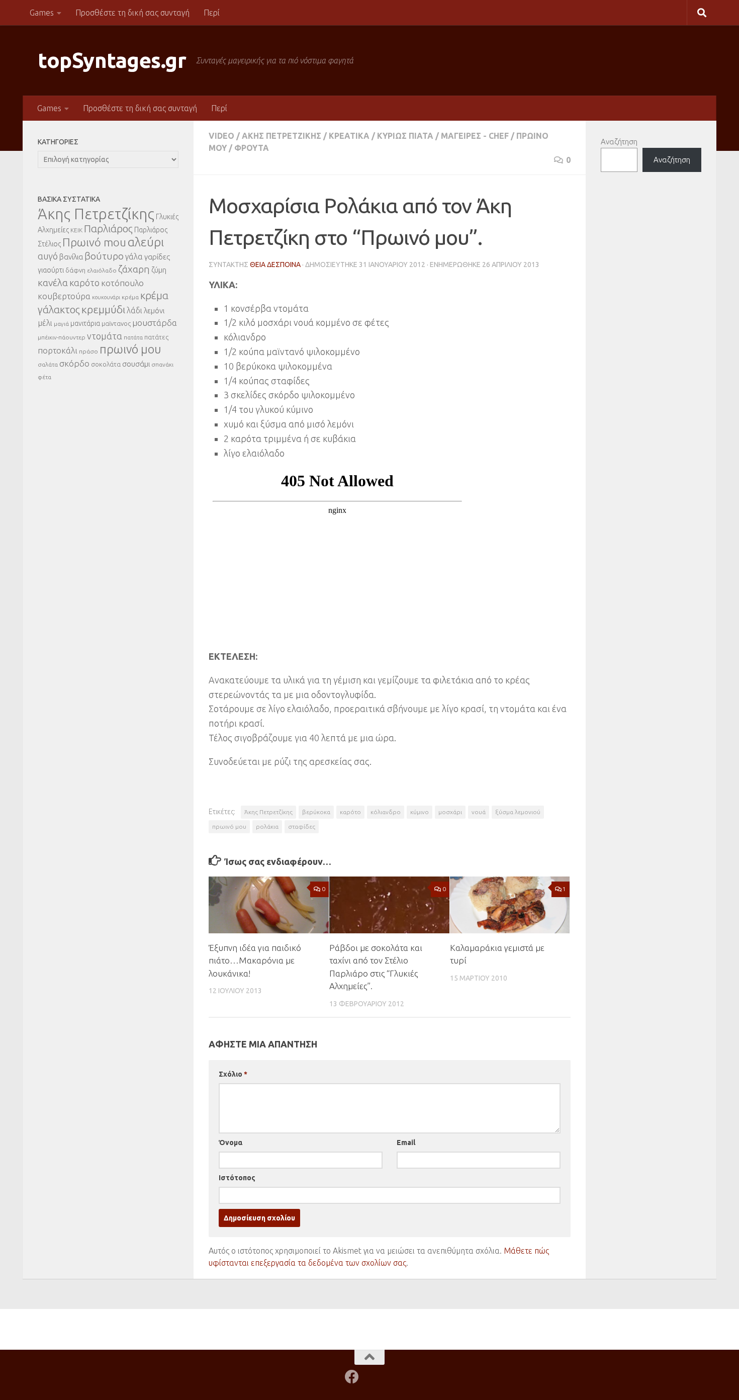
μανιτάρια (85, 323)
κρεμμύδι (103, 309)
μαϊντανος (116, 323)
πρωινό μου (229, 826)
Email (406, 1143)
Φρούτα (251, 147)
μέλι (45, 322)
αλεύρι (146, 242)
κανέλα (53, 282)
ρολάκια (267, 826)
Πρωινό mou (94, 242)
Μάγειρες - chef (475, 135)
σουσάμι (136, 364)
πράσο (88, 351)
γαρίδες (157, 256)
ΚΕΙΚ (76, 230)
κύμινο (419, 812)
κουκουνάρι (106, 297)
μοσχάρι (450, 812)
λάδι (134, 310)
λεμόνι (154, 310)
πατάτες (156, 336)
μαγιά (61, 323)
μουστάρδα (154, 322)
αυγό (48, 256)
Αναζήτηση (619, 141)
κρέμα (130, 297)
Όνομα (230, 1143)
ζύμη (158, 270)
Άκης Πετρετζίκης (281, 135)
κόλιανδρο (386, 812)
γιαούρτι (51, 270)
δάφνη (75, 270)
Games (42, 12)
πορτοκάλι (57, 350)
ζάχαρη (134, 269)
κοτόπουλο (122, 283)
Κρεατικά (349, 135)
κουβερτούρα (64, 296)
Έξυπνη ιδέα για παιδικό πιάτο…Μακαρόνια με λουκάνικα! (255, 960)
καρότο (350, 812)
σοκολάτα (106, 364)
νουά (479, 812)
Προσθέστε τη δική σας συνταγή (132, 12)
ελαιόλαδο (102, 270)
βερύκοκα (316, 812)
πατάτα (133, 337)
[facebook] (352, 1377)
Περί (212, 12)
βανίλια (71, 256)
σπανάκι (162, 364)
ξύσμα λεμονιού (517, 812)
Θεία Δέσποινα (275, 264)
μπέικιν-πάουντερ (61, 337)
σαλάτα (48, 364)
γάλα (134, 256)
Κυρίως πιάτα (405, 135)
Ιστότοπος (237, 1178)
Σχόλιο (233, 1074)
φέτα (44, 377)
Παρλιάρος (108, 228)
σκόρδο (74, 363)
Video (221, 135)
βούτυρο (104, 255)
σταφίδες (301, 826)
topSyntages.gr (112, 60)
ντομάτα (104, 336)
